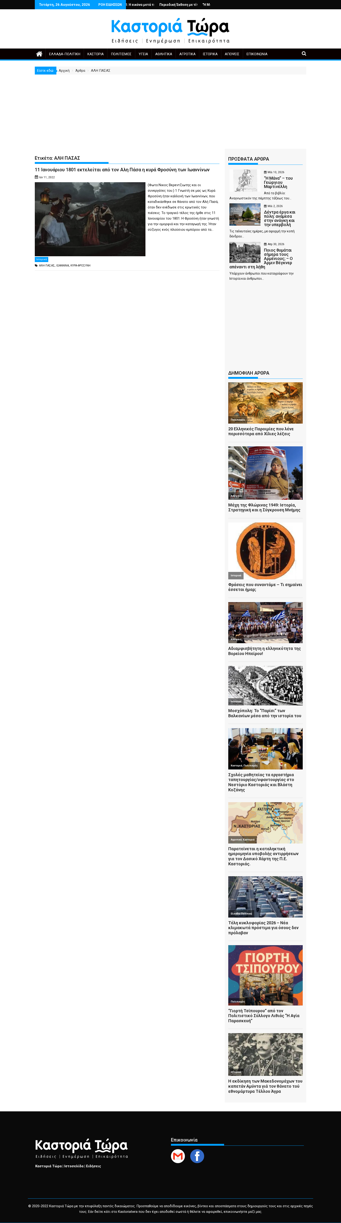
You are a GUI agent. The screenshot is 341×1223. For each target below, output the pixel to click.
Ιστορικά (210, 54)
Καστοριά (95, 54)
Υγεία (143, 54)
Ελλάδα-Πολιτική (64, 54)
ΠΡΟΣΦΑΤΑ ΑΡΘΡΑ (248, 159)
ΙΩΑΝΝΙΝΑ (62, 265)
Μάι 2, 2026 (275, 206)
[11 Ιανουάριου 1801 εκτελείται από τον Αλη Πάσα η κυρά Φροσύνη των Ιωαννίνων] (90, 185)
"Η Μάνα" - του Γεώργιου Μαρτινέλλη (193, 4)
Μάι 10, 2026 (276, 172)
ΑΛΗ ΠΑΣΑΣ (47, 265)
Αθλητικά (163, 54)
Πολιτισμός (121, 54)
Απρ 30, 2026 (276, 244)
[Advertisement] (170, 109)
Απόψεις (232, 54)
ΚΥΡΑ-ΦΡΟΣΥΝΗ (80, 265)
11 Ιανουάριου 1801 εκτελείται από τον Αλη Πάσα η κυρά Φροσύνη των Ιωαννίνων (122, 169)
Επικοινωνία (257, 54)
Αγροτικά (187, 54)
